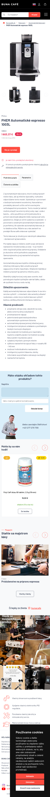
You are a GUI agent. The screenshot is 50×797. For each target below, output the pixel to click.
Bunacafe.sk (10, 23)
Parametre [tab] (26, 177)
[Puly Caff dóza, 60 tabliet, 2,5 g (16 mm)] (25, 471)
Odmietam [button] (30, 782)
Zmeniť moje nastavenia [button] (30, 788)
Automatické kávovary (37, 23)
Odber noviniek (7, 773)
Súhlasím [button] (30, 776)
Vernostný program (8, 747)
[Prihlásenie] (39, 4)
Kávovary (22, 23)
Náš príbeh (5, 768)
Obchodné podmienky (9, 749)
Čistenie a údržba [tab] (11, 184)
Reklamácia (5, 744)
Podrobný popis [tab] (10, 177)
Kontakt (4, 770)
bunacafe (36, 608)
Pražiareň (4, 765)
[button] (46, 15)
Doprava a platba (7, 742)
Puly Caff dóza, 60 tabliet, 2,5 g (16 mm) (20, 492)
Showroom (5, 763)
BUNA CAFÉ (10, 4)
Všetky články (25, 594)
